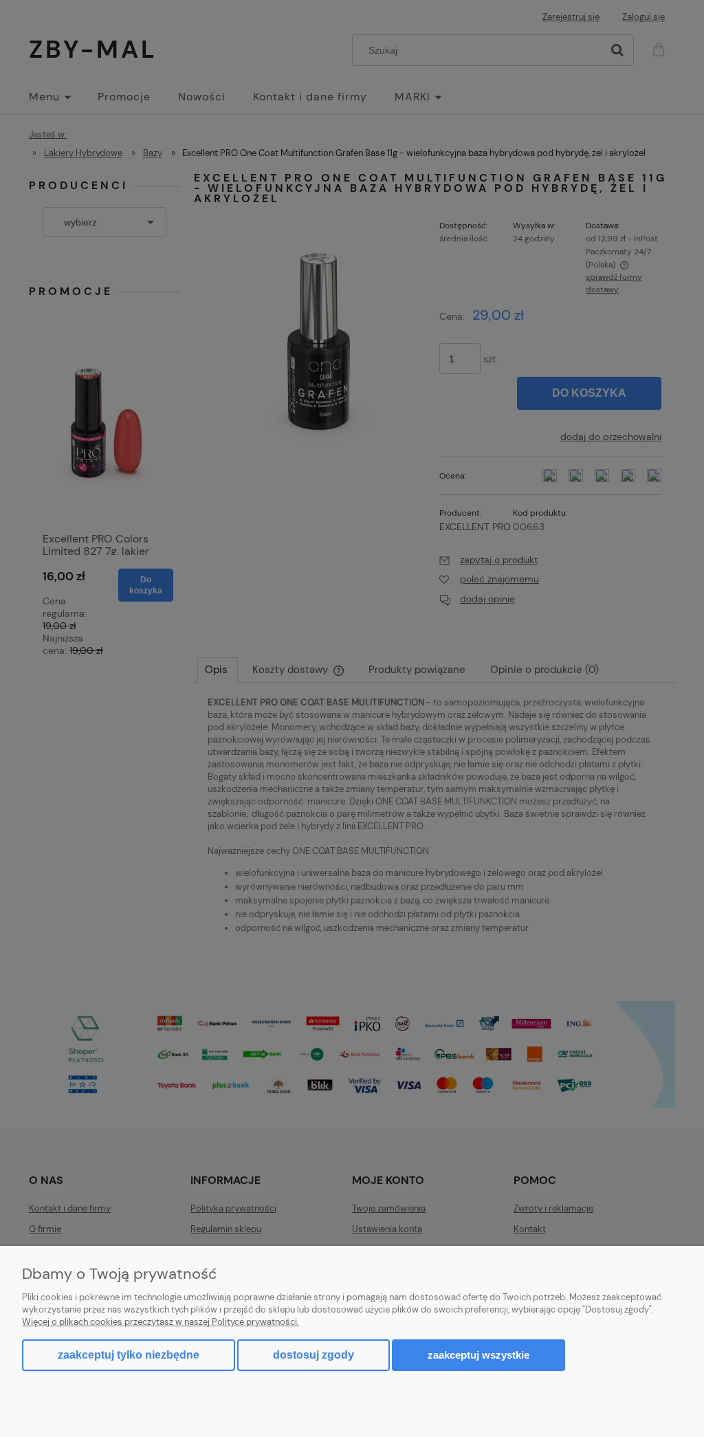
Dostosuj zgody (313, 1355)
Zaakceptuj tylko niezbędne (128, 1355)
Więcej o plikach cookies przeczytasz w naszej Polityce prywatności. (160, 1322)
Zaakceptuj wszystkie (478, 1355)
